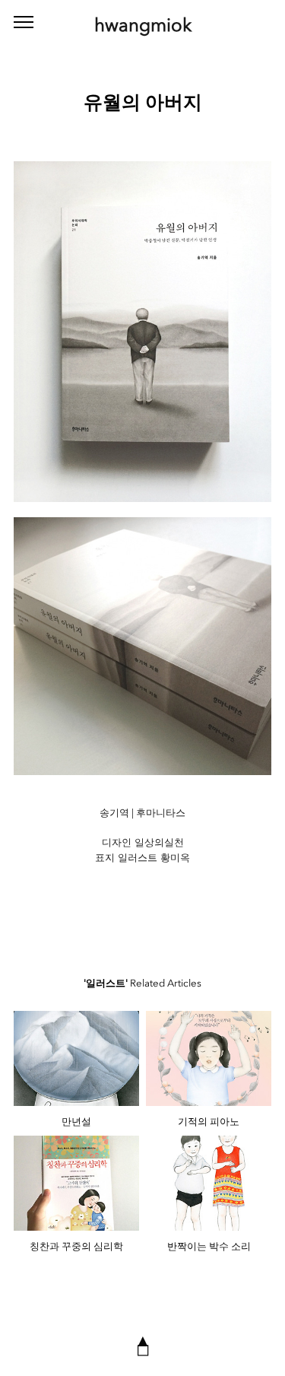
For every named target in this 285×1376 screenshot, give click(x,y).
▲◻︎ (143, 1344)
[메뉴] (23, 23)
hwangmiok (143, 25)
